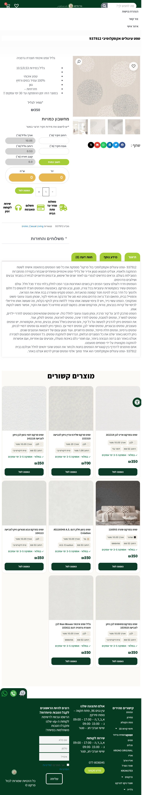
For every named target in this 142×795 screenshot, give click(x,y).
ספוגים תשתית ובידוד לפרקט (123, 735)
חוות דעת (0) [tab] (83, 257)
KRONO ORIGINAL (123, 750)
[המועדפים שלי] (16, 6)
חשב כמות (54, 162)
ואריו (130, 755)
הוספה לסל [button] (118, 472)
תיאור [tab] (132, 257)
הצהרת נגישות (130, 11)
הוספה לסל (24, 190)
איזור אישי (132, 26)
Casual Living (36, 226)
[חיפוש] (104, 6)
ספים (130, 740)
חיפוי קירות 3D (126, 728)
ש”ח (22, 171)
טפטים (25, 226)
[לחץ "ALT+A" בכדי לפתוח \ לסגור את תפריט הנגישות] (137, 402)
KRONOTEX (127, 770)
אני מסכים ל (56, 767)
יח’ (52, 171)
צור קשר (133, 19)
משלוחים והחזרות (47, 238)
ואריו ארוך (128, 760)
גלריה (130, 789)
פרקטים (129, 777)
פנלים (130, 745)
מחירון (130, 717)
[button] (35, 239)
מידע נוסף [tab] (110, 257)
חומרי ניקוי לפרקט (124, 783)
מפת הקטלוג (127, 722)
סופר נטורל (127, 765)
